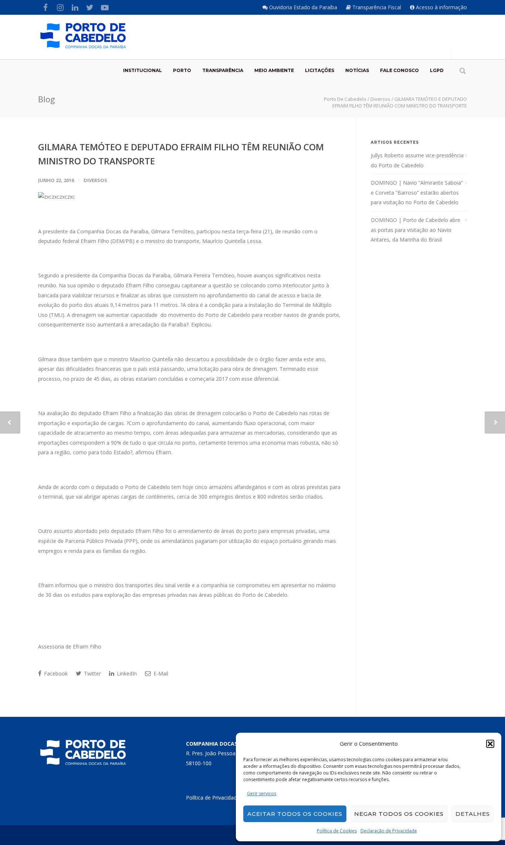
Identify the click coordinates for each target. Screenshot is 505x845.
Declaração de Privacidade (388, 831)
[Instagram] (60, 7)
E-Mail (160, 673)
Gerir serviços (261, 793)
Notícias (357, 70)
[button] (490, 744)
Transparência (222, 70)
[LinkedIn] (75, 7)
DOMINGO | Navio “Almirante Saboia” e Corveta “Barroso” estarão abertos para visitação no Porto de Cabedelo (417, 192)
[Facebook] (45, 7)
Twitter (91, 673)
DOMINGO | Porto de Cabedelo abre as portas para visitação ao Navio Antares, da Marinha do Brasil (415, 229)
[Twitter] (89, 7)
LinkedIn (126, 673)
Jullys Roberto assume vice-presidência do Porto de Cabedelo (417, 160)
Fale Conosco (399, 70)
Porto (182, 70)
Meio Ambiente (274, 70)
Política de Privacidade (213, 797)
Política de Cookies (337, 831)
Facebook (55, 673)
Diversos (95, 180)
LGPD (437, 70)
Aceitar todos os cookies (294, 813)
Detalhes (472, 813)
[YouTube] (104, 7)
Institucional (142, 70)
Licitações (319, 70)
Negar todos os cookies (399, 813)
